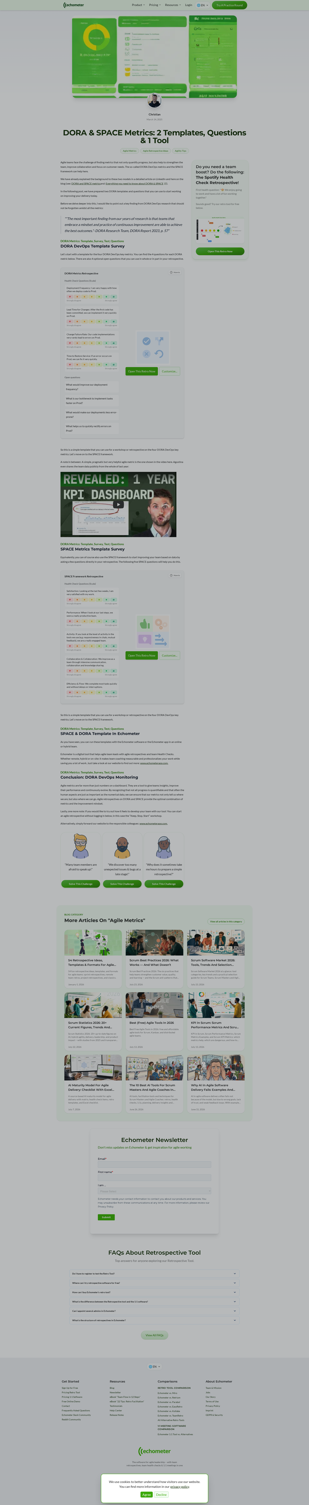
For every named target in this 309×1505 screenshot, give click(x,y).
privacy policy (179, 1486)
